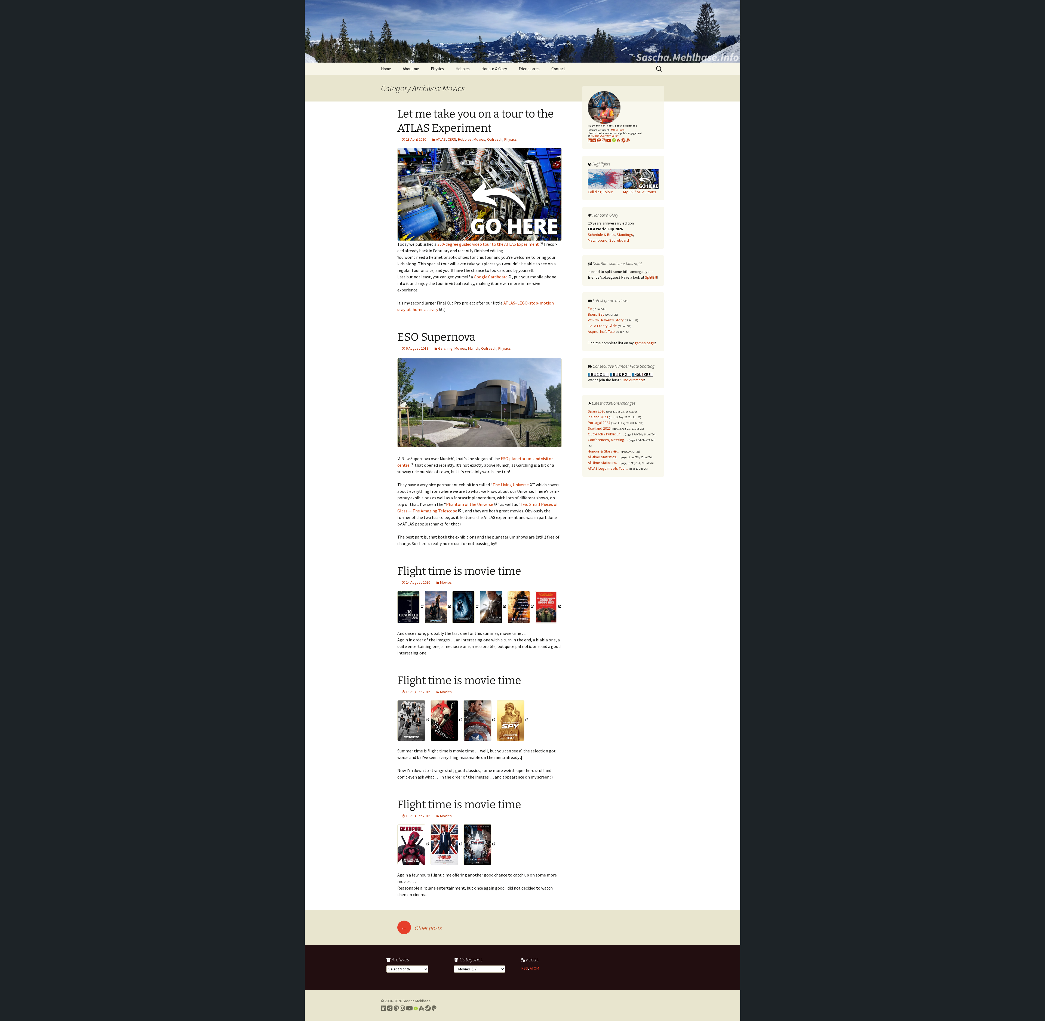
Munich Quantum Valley (605, 135)
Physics (437, 68)
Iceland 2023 (598, 416)
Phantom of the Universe (469, 504)
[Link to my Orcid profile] (614, 140)
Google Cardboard (491, 276)
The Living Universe (511, 484)
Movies (479, 139)
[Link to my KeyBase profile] (618, 140)
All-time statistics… (604, 456)
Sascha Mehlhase (417, 1000)
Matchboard (597, 240)
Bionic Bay (596, 314)
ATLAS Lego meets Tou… (608, 468)
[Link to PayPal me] (628, 140)
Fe (590, 308)
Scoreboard (619, 240)
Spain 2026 (596, 411)
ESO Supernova (436, 337)
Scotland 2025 (599, 428)
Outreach (494, 139)
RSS (524, 968)
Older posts (421, 928)
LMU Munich (617, 130)
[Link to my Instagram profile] (604, 140)
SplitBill (651, 277)
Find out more (633, 379)
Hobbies (463, 68)
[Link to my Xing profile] (389, 1008)
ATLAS (441, 139)
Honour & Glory (494, 68)
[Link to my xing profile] (594, 140)
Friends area (529, 68)
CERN (452, 139)
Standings (625, 234)
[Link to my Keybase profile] (421, 1008)
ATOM (534, 968)
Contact (558, 68)
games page (645, 342)
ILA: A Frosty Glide (602, 325)
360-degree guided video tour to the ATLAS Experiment (488, 244)
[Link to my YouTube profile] (608, 140)
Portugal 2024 (599, 422)
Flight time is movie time (459, 571)
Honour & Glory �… (604, 451)
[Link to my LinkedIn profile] (590, 140)
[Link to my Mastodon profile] (599, 140)
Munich (473, 348)
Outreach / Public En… (606, 434)
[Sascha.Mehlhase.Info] (522, 31)
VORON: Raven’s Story (606, 320)
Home (386, 68)
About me (411, 68)
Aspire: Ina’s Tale (601, 331)
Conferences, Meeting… (608, 439)
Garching (445, 348)
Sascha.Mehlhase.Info (687, 57)
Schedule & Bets (601, 234)
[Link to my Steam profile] (623, 140)
